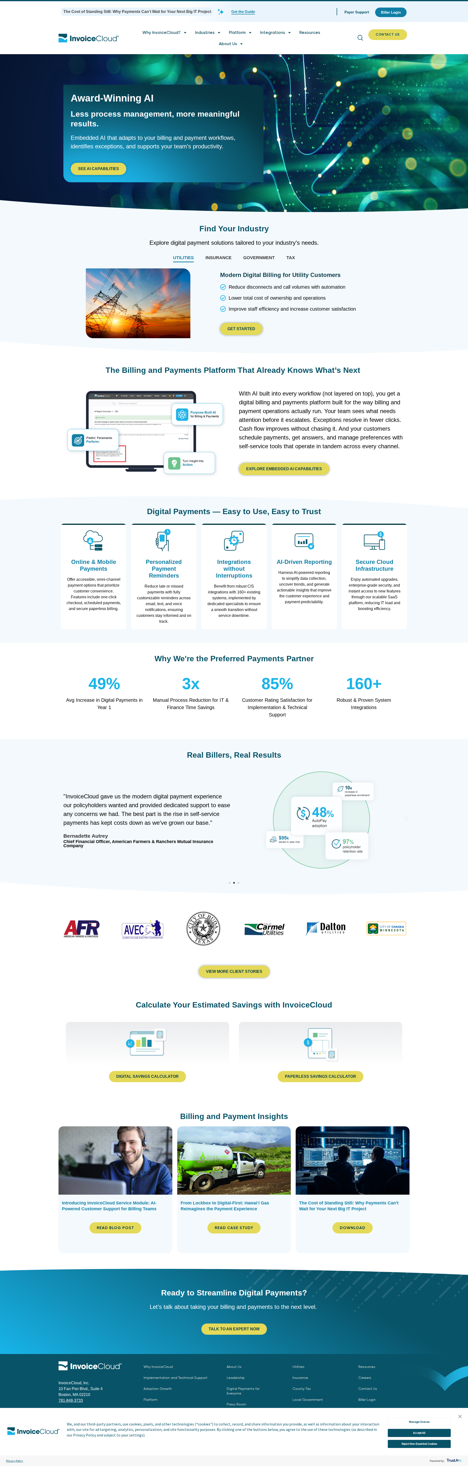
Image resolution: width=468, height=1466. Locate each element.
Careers (364, 1378)
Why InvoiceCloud (158, 1367)
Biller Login (367, 1400)
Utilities (298, 1367)
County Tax (301, 1389)
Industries (204, 32)
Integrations (272, 32)
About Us (228, 43)
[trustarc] (454, 1461)
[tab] (183, 258)
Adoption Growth (158, 1389)
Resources (309, 32)
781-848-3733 (70, 1400)
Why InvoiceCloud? (161, 32)
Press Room (236, 1404)
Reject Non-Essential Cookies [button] (419, 1444)
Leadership (236, 1378)
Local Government (307, 1400)
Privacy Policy (14, 1461)
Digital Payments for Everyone (243, 1391)
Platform (237, 32)
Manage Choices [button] (419, 1422)
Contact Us (367, 1389)
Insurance (300, 1378)
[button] (460, 1416)
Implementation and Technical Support (175, 1378)
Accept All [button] (419, 1433)
